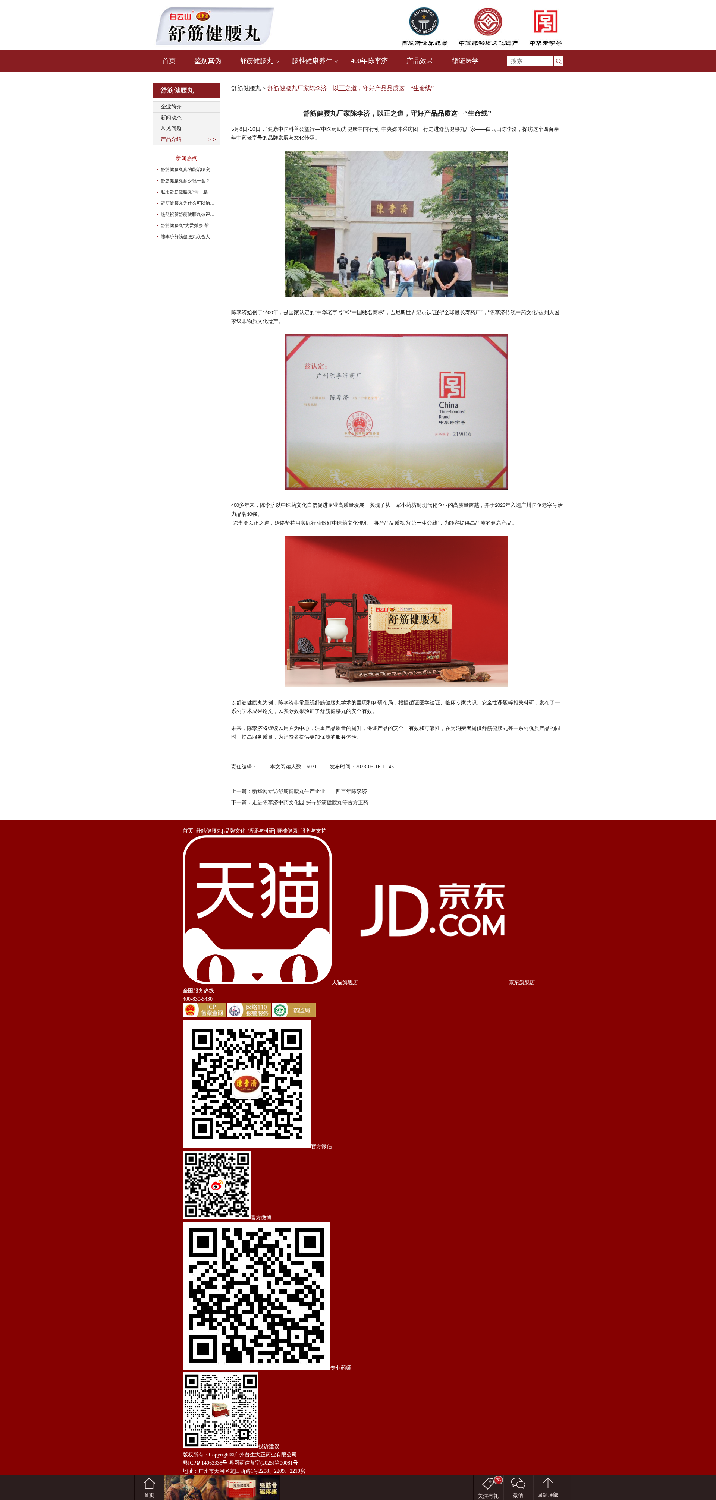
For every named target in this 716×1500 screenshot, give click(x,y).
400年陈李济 (369, 60)
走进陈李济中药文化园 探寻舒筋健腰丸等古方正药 (310, 802)
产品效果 (419, 60)
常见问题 (171, 128)
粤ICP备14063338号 (205, 1463)
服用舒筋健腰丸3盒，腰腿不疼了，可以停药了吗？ (211, 192)
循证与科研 (261, 831)
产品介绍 (171, 139)
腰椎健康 (287, 831)
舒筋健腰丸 (256, 60)
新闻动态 (171, 117)
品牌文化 (234, 831)
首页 (169, 60)
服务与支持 (313, 831)
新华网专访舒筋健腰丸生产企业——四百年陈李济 (309, 791)
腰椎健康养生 (312, 60)
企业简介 (171, 107)
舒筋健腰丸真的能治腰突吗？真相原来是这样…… (210, 169)
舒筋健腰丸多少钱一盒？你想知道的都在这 (203, 180)
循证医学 (465, 60)
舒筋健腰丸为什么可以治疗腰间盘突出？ (201, 203)
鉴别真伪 (207, 60)
